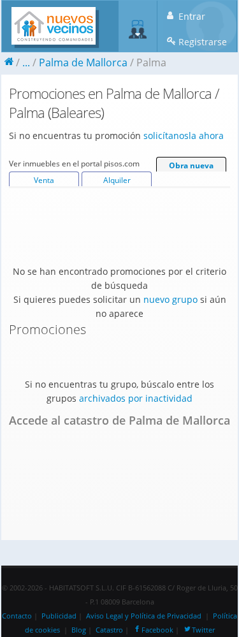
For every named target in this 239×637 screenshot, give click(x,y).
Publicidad (58, 615)
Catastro (109, 630)
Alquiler (117, 180)
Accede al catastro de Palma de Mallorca (119, 420)
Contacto (17, 615)
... (26, 62)
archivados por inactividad (135, 398)
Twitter (203, 630)
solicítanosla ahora (183, 135)
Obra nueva (191, 165)
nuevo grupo (170, 299)
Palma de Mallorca (83, 62)
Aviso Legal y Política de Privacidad (143, 615)
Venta (44, 180)
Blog (78, 630)
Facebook (157, 630)
